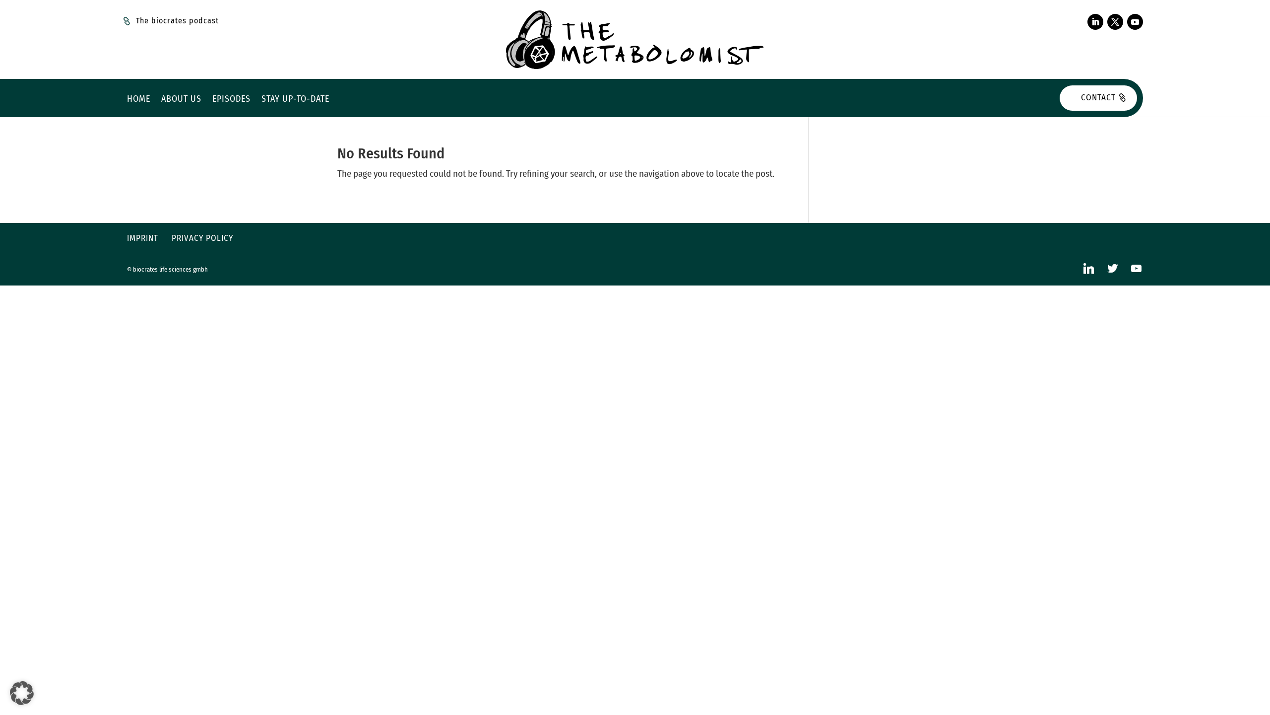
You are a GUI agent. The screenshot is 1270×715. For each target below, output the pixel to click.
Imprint (142, 238)
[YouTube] (1136, 268)
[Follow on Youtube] (1135, 22)
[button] (22, 693)
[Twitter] (1112, 268)
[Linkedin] (1088, 268)
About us (181, 99)
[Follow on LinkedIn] (1095, 22)
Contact (1098, 97)
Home (138, 99)
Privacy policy (202, 238)
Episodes (231, 99)
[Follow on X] (1115, 22)
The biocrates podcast (177, 20)
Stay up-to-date (295, 99)
